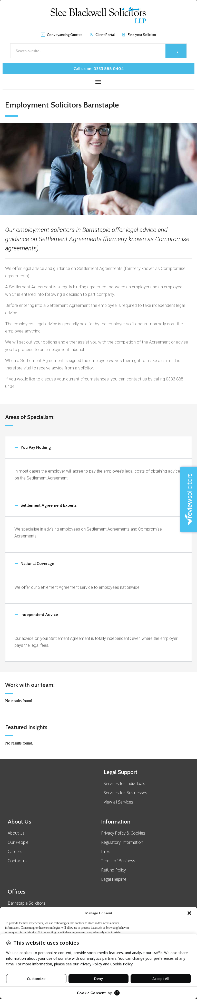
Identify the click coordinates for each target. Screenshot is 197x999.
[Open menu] (98, 82)
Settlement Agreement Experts (48, 505)
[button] (189, 913)
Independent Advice (39, 614)
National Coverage (37, 563)
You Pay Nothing (36, 447)
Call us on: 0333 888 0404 (99, 68)
